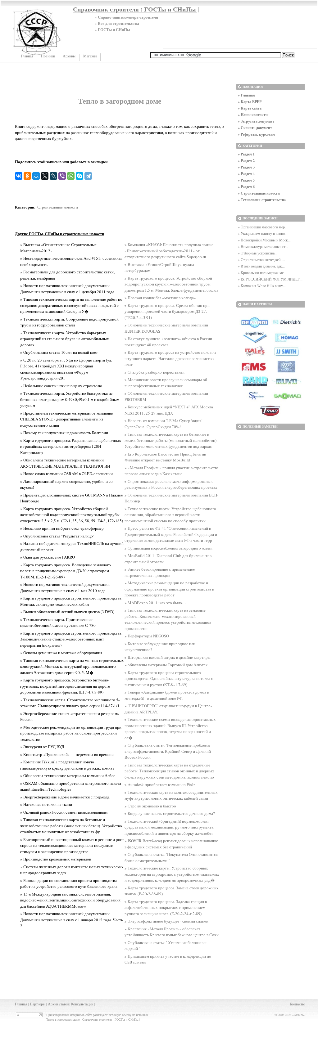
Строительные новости (57, 207)
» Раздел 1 (246, 154)
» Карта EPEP (249, 101)
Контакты (297, 1003)
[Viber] (62, 176)
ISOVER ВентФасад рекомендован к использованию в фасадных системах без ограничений (171, 844)
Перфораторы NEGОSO (148, 636)
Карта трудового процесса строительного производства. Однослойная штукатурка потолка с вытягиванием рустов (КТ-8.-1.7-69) (169, 678)
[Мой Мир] (36, 176)
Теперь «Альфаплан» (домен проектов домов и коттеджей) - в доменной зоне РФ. (167, 695)
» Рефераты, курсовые (256, 134)
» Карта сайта (249, 108)
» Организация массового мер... (263, 226)
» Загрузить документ (256, 121)
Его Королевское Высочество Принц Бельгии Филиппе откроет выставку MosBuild (165, 457)
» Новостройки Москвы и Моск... (264, 239)
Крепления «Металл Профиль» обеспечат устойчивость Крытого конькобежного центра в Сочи (172, 932)
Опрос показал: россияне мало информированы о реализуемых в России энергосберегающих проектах (171, 484)
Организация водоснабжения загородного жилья (170, 548)
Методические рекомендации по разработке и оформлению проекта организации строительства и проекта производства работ (169, 589)
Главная (27, 56)
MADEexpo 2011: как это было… (157, 602)
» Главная (246, 95)
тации (88, 1003)
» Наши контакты (253, 114)
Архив (53, 1003)
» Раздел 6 (246, 186)
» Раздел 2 (246, 160)
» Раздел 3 (246, 167)
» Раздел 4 (246, 173)
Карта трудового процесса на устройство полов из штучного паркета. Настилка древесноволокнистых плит (170, 358)
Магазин (90, 56)
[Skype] (79, 176)
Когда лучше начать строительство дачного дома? (171, 813)
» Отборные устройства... (257, 252)
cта (61, 1003)
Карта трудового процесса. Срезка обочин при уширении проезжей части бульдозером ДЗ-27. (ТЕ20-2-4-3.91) (167, 311)
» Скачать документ (255, 127)
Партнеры (37, 1003)
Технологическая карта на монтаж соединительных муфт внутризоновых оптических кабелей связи (171, 795)
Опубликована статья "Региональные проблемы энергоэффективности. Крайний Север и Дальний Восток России (168, 751)
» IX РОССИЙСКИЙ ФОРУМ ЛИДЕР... (270, 278)
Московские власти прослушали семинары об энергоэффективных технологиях (166, 383)
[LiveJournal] (53, 176)
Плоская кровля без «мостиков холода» (162, 297)
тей (66, 1003)
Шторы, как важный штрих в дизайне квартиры (169, 657)
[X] (44, 176)
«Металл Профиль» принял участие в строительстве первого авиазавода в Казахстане (172, 471)
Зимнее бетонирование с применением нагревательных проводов (160, 572)
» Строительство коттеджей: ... (261, 259)
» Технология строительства (262, 199)
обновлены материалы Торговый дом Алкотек (167, 664)
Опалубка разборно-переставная (156, 372)
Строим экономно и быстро (152, 806)
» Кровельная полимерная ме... (262, 272)
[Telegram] (88, 176)
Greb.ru (298, 1015)
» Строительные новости (259, 193)
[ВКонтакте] (18, 176)
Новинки (48, 56)
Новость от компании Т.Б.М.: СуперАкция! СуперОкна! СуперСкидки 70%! (163, 423)
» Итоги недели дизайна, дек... (261, 265)
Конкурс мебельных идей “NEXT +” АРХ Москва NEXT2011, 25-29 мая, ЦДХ (169, 410)
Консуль (77, 1003)
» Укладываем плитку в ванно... (263, 233)
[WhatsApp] (71, 176)
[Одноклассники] (27, 176)
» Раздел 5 (246, 180)
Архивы (69, 56)
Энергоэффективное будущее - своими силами (168, 921)
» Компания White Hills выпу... (262, 285)
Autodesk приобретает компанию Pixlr (161, 784)
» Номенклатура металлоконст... (263, 246)
